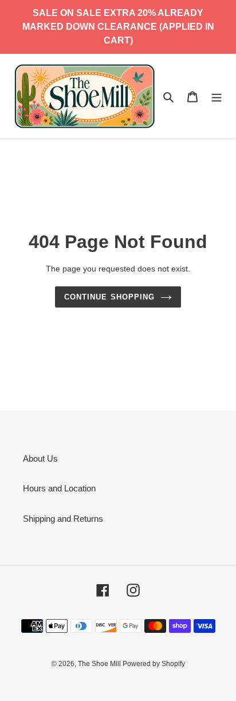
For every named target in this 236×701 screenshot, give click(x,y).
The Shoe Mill (100, 664)
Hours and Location (59, 488)
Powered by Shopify (154, 664)
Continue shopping (109, 297)
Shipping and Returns (63, 518)
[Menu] (216, 96)
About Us (40, 458)
